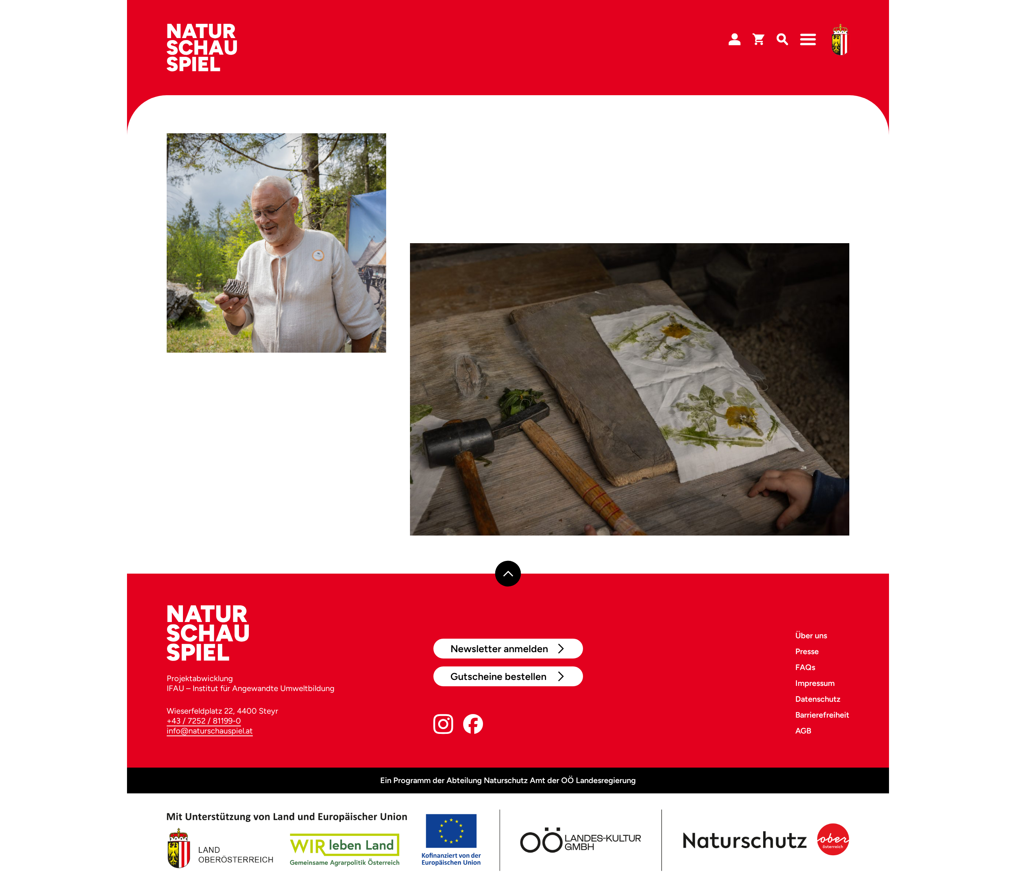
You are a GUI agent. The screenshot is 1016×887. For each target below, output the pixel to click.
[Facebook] (473, 726)
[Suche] (782, 39)
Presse (807, 651)
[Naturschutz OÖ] (764, 840)
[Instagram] (443, 726)
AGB (803, 730)
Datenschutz (818, 699)
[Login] (735, 39)
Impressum (815, 683)
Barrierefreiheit (822, 715)
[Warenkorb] (758, 39)
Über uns (811, 635)
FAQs (805, 667)
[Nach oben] (508, 574)
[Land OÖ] (324, 840)
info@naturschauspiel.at (210, 730)
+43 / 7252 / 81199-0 (204, 721)
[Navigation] (808, 40)
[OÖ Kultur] (580, 840)
